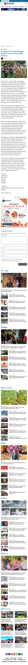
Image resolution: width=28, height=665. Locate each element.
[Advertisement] (14, 28)
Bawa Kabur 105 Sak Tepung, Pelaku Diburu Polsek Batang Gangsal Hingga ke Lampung (17, 358)
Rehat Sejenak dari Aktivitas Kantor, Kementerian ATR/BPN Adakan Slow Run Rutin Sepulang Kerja (17, 548)
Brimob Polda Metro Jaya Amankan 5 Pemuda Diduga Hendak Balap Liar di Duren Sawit (17, 352)
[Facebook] (7, 654)
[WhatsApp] (17, 654)
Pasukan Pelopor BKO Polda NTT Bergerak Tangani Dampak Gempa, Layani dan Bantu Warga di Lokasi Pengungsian (7, 620)
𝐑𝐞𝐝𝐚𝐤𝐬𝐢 (7, 658)
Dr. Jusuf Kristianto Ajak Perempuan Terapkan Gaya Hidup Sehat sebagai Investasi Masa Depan (17, 597)
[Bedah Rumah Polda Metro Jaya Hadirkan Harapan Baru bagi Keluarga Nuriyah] (14, 280)
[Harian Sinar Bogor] (8, 3)
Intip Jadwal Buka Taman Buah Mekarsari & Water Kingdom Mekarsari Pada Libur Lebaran (12, 408)
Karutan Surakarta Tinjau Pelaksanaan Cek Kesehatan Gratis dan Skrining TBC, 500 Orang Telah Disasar (18, 591)
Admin (5, 58)
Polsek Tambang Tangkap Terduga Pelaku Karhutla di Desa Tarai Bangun (17, 364)
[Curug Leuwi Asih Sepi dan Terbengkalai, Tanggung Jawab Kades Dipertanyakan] (4, 438)
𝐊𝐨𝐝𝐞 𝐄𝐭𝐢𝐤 (20, 658)
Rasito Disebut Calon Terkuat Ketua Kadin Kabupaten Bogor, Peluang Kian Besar (13, 463)
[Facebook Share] (15, 198)
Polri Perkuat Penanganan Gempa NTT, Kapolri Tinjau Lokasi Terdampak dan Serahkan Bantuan (7, 633)
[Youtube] (14, 654)
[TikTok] (19, 654)
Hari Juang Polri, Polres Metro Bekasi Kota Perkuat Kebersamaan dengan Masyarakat (17, 308)
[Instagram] (12, 654)
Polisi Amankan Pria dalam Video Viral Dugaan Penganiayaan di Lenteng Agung (17, 377)
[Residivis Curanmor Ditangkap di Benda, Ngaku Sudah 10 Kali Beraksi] (4, 371)
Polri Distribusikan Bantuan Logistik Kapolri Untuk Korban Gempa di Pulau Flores (21, 620)
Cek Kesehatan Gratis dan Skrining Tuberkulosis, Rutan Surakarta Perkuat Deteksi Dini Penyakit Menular (17, 603)
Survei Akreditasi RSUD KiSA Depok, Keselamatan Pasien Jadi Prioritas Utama (17, 578)
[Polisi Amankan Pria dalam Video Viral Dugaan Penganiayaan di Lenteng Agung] (4, 377)
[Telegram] (22, 654)
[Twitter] (9, 654)
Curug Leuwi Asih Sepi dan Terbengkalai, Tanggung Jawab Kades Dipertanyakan (17, 437)
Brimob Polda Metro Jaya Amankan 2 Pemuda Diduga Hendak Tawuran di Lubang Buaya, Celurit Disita (13, 347)
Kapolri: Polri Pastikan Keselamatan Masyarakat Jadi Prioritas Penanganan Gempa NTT (21, 633)
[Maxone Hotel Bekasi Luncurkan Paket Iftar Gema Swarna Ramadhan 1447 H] (4, 413)
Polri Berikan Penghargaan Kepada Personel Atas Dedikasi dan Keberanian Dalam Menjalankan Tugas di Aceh (18, 314)
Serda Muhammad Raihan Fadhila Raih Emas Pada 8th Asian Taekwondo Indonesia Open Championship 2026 (17, 529)
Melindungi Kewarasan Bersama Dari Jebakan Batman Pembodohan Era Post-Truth (17, 480)
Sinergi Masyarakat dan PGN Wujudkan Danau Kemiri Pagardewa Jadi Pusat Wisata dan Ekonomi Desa (18, 419)
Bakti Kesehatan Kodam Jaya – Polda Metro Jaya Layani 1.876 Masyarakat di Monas (18, 584)
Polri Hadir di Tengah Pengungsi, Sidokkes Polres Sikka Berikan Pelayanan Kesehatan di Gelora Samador (13, 573)
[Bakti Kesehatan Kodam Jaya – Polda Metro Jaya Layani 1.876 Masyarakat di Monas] (4, 585)
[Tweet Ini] (18, 198)
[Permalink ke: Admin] (2, 58)
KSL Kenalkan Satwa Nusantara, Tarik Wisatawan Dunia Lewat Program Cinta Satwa (18, 431)
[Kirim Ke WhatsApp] (26, 198)
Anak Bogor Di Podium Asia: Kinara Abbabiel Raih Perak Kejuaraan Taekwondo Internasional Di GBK (17, 523)
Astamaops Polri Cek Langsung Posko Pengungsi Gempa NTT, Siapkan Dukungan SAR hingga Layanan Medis (20, 646)
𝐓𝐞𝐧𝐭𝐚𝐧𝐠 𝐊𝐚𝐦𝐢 (13, 658)
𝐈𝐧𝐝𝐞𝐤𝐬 (15, 659)
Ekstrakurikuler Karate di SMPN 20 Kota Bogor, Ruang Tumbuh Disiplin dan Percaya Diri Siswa (13, 518)
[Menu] (2, 3)
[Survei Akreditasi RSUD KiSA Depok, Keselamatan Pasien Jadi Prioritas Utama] (4, 578)
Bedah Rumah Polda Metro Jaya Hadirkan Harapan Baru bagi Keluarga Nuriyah (14, 291)
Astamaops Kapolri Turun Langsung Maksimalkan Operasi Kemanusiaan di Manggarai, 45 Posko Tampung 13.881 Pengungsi (7, 646)
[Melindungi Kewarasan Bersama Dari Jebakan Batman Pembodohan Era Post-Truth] (4, 480)
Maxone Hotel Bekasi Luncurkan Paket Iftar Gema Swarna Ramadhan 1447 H (17, 413)
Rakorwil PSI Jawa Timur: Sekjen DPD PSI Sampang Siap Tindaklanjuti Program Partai (17, 474)
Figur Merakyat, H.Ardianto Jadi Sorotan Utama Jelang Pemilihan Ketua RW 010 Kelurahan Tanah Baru (18, 468)
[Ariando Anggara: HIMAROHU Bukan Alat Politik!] (4, 493)
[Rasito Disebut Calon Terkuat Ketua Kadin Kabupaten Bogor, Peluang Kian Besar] (14, 452)
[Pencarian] (26, 4)
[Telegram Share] (23, 198)
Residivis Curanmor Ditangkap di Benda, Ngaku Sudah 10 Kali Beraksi (17, 371)
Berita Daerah (4, 49)
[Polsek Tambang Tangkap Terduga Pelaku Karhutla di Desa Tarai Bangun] (4, 365)
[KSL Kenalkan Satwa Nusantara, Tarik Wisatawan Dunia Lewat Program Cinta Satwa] (4, 431)
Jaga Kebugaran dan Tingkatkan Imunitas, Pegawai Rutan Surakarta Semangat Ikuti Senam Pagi (17, 535)
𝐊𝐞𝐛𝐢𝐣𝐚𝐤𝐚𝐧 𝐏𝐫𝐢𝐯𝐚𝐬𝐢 (21, 659)
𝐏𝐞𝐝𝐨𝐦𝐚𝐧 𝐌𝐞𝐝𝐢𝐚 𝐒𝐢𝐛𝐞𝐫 (7, 659)
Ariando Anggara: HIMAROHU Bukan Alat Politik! (17, 493)
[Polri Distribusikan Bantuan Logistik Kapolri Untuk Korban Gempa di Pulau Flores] (21, 614)
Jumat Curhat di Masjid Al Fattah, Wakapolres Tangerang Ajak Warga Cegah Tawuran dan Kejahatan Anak (17, 295)
